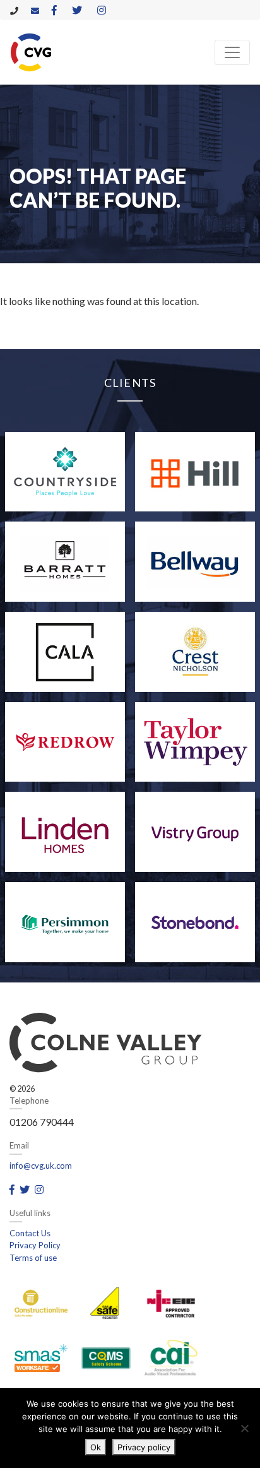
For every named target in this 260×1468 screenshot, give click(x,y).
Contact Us (29, 1233)
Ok (95, 1447)
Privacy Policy (35, 1245)
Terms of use (33, 1258)
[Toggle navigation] (232, 52)
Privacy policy (143, 1447)
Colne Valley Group (30, 52)
